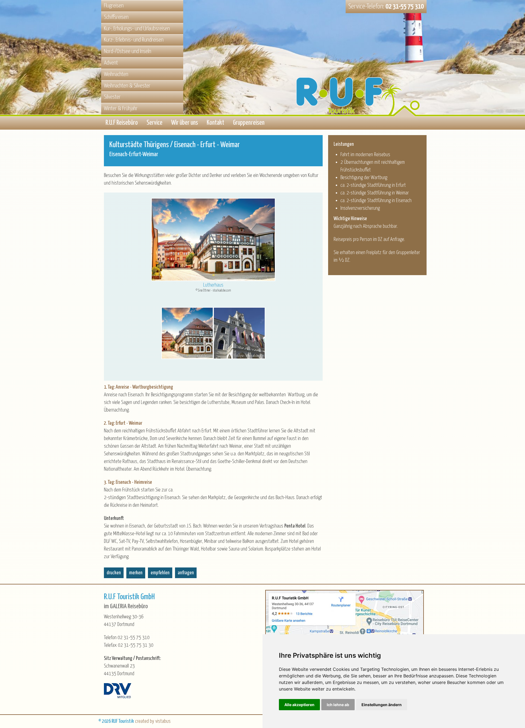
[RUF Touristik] (361, 74)
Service (154, 123)
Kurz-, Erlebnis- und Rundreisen (134, 40)
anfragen (186, 572)
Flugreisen (114, 5)
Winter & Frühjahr (121, 108)
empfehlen (160, 572)
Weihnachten (116, 74)
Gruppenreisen (248, 123)
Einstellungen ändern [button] (381, 704)
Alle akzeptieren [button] (299, 704)
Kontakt (215, 123)
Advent (111, 63)
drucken (114, 572)
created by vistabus (153, 721)
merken (135, 572)
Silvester (112, 97)
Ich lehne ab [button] (338, 704)
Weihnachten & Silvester (127, 86)
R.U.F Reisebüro (122, 123)
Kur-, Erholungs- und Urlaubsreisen (137, 28)
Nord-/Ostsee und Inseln (127, 51)
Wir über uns (184, 123)
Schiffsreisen (116, 17)
